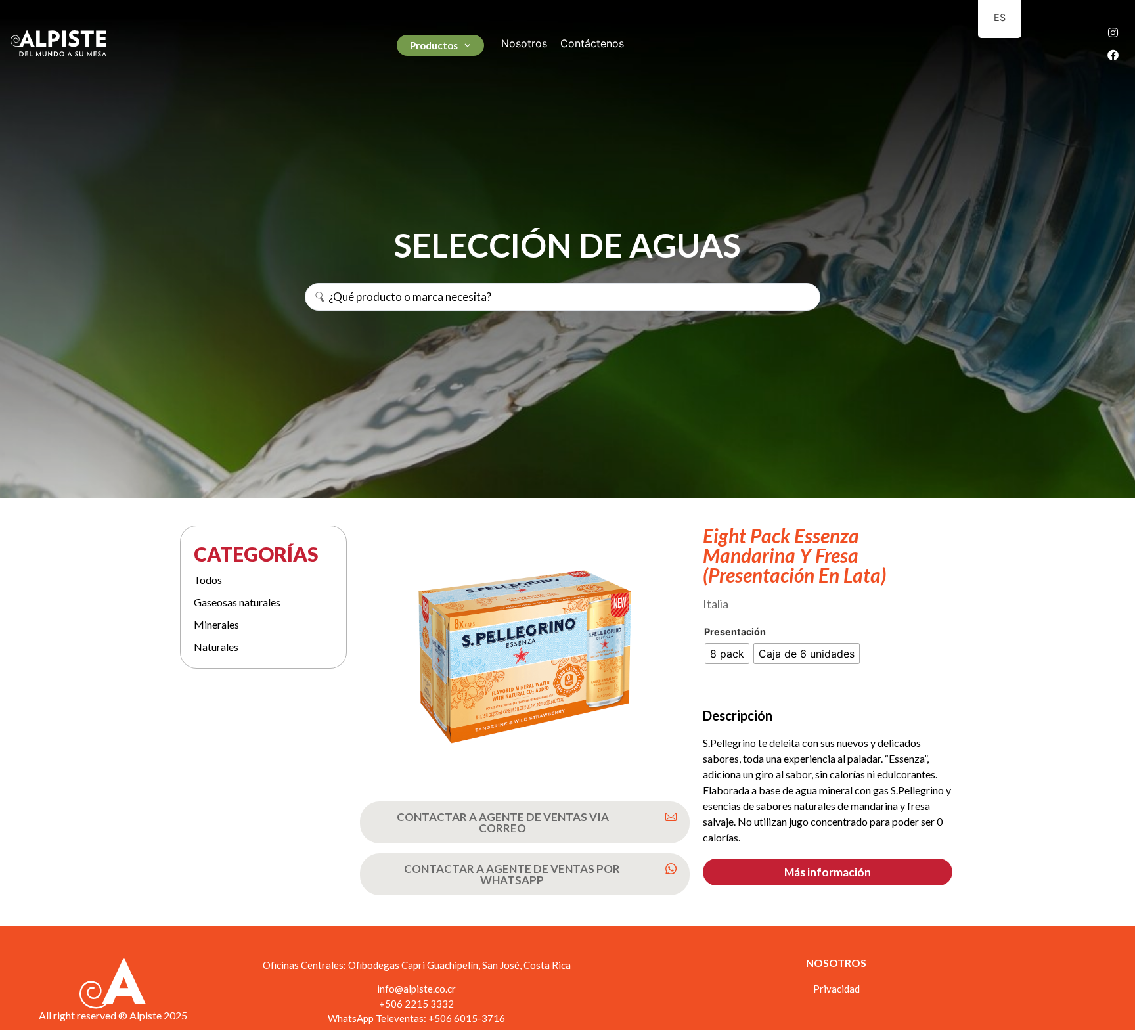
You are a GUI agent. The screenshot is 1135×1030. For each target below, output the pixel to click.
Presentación (735, 632)
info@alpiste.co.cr (416, 989)
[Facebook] (1113, 54)
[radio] (727, 653)
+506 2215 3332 (416, 1004)
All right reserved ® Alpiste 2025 (113, 1015)
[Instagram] (1113, 32)
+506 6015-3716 (466, 1018)
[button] (827, 872)
